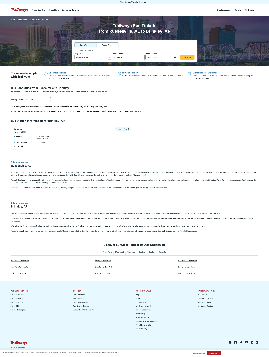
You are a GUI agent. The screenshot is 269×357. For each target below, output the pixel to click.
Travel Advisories (138, 2)
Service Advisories (205, 298)
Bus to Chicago (16, 306)
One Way (84, 45)
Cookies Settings (199, 353)
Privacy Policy (141, 329)
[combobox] (91, 57)
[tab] (107, 252)
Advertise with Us (143, 317)
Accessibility (140, 314)
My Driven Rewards (143, 306)
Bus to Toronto (16, 302)
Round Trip (106, 45)
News (138, 298)
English (251, 10)
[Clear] (104, 57)
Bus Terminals (78, 298)
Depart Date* (151, 54)
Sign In (237, 10)
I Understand (213, 353)
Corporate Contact (205, 306)
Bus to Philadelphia (18, 310)
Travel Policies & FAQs (145, 325)
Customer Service (70, 10)
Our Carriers (141, 302)
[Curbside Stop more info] (129, 129)
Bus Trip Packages (80, 302)
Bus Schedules (79, 295)
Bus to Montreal (16, 298)
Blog (137, 295)
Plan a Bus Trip (38, 10)
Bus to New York (17, 295)
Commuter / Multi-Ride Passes (85, 310)
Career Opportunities (144, 310)
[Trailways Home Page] (20, 10)
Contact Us (202, 295)
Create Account (224, 10)
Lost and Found (204, 302)
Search (187, 57)
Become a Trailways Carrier (147, 321)
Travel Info (54, 10)
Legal (138, 333)
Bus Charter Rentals (81, 306)
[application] (72, 137)
